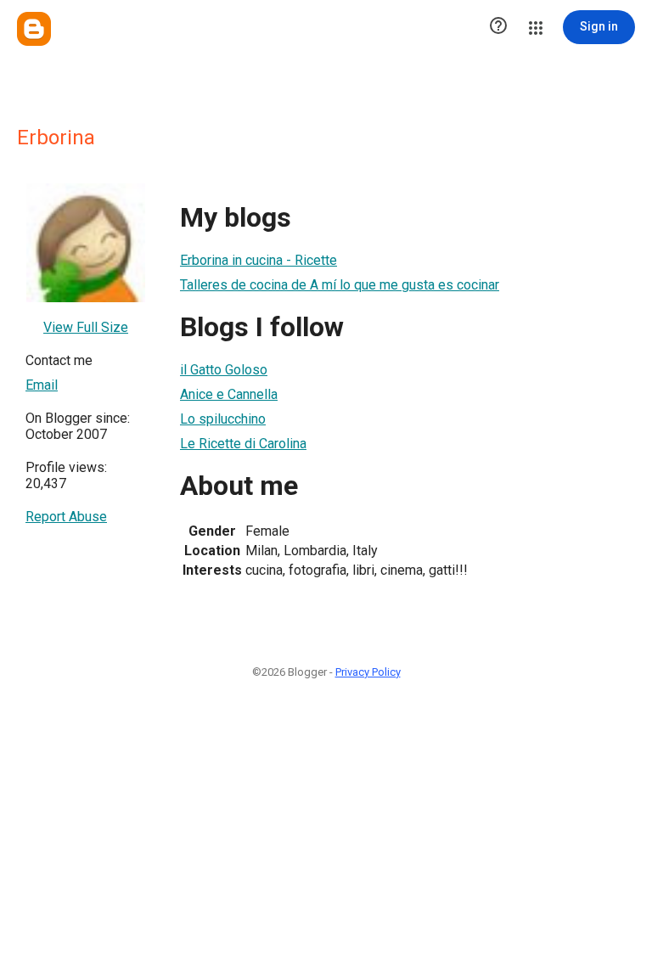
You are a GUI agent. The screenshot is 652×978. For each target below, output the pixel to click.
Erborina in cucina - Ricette (258, 260)
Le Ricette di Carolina (243, 444)
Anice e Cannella (229, 394)
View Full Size (85, 327)
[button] (498, 27)
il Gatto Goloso (223, 370)
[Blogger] (34, 29)
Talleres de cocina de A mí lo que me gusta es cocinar (339, 285)
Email (41, 385)
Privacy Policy (368, 672)
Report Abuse (66, 517)
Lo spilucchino (223, 419)
